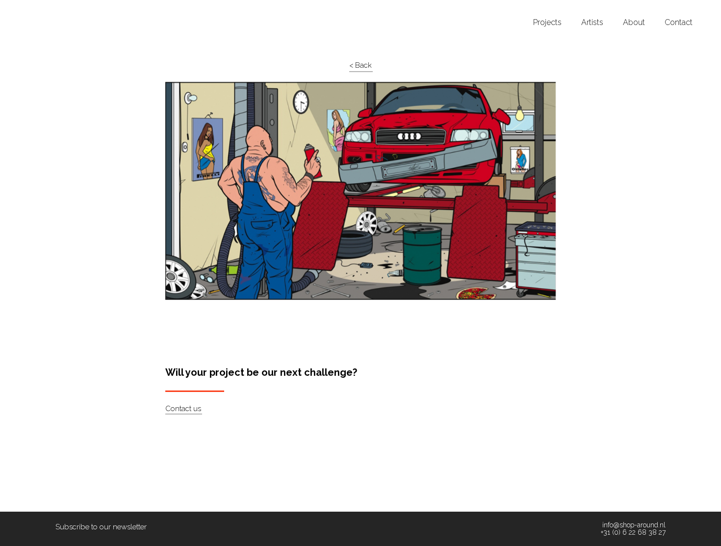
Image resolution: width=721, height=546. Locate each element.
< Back (360, 65)
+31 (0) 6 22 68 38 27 (633, 532)
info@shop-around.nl (634, 525)
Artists (592, 22)
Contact (679, 22)
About (634, 22)
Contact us (183, 408)
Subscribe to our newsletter (101, 526)
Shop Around (45, 9)
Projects (547, 22)
